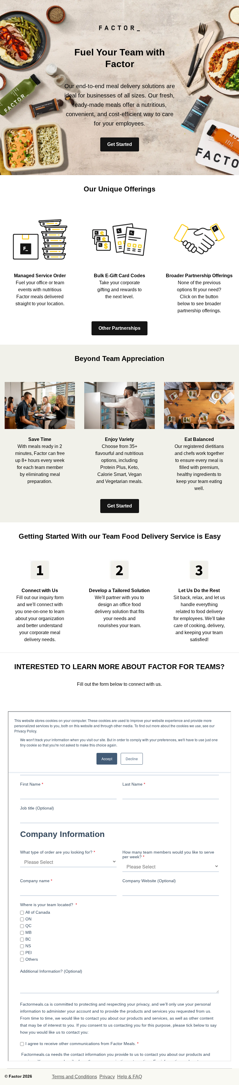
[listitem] (40, 258)
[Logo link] (119, 31)
